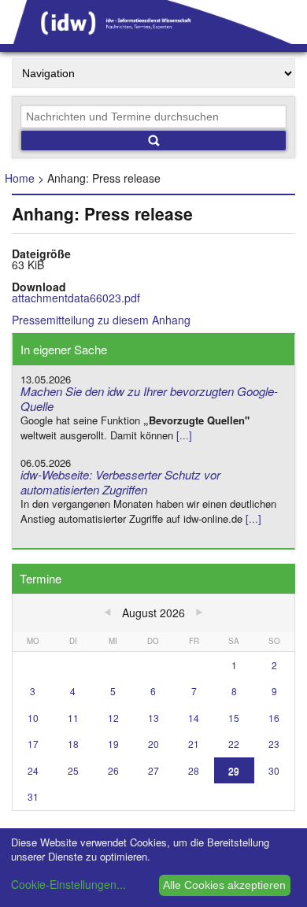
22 (233, 743)
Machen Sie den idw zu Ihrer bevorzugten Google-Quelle (149, 398)
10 (33, 717)
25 (73, 770)
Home (20, 178)
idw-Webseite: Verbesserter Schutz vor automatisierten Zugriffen (120, 482)
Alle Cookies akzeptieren (224, 885)
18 (73, 743)
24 (33, 770)
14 (193, 717)
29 (233, 770)
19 (113, 743)
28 (193, 770)
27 (153, 770)
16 (273, 717)
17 (33, 743)
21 (193, 743)
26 (113, 770)
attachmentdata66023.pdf (76, 297)
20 (153, 743)
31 (33, 796)
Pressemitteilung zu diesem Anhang (101, 320)
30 (273, 770)
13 (153, 717)
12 (113, 717)
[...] (184, 435)
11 (73, 717)
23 (273, 743)
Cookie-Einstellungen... (68, 884)
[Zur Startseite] (153, 38)
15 (233, 717)
